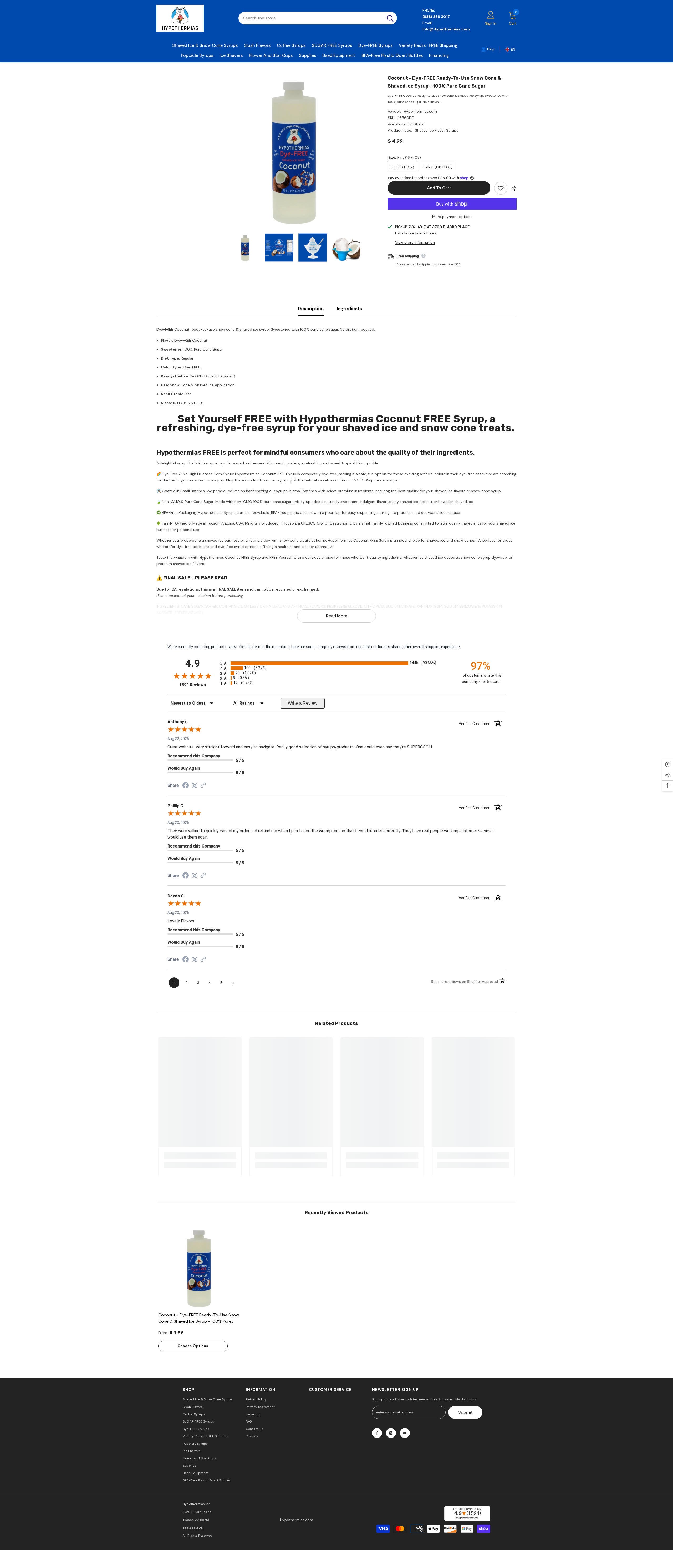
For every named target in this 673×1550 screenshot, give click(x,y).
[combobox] (310, 18)
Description (311, 308)
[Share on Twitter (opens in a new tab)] (194, 785)
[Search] (317, 18)
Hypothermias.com (420, 111)
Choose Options (192, 1345)
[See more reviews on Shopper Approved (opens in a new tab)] (203, 786)
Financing (439, 55)
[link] (488, 49)
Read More (336, 616)
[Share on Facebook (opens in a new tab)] (185, 786)
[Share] (512, 188)
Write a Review (303, 703)
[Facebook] (377, 1433)
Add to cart (439, 188)
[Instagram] (391, 1433)
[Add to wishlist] (500, 188)
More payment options (452, 216)
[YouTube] (405, 1433)
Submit (465, 1412)
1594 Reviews (198, 684)
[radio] (336, 663)
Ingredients (349, 308)
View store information (415, 242)
